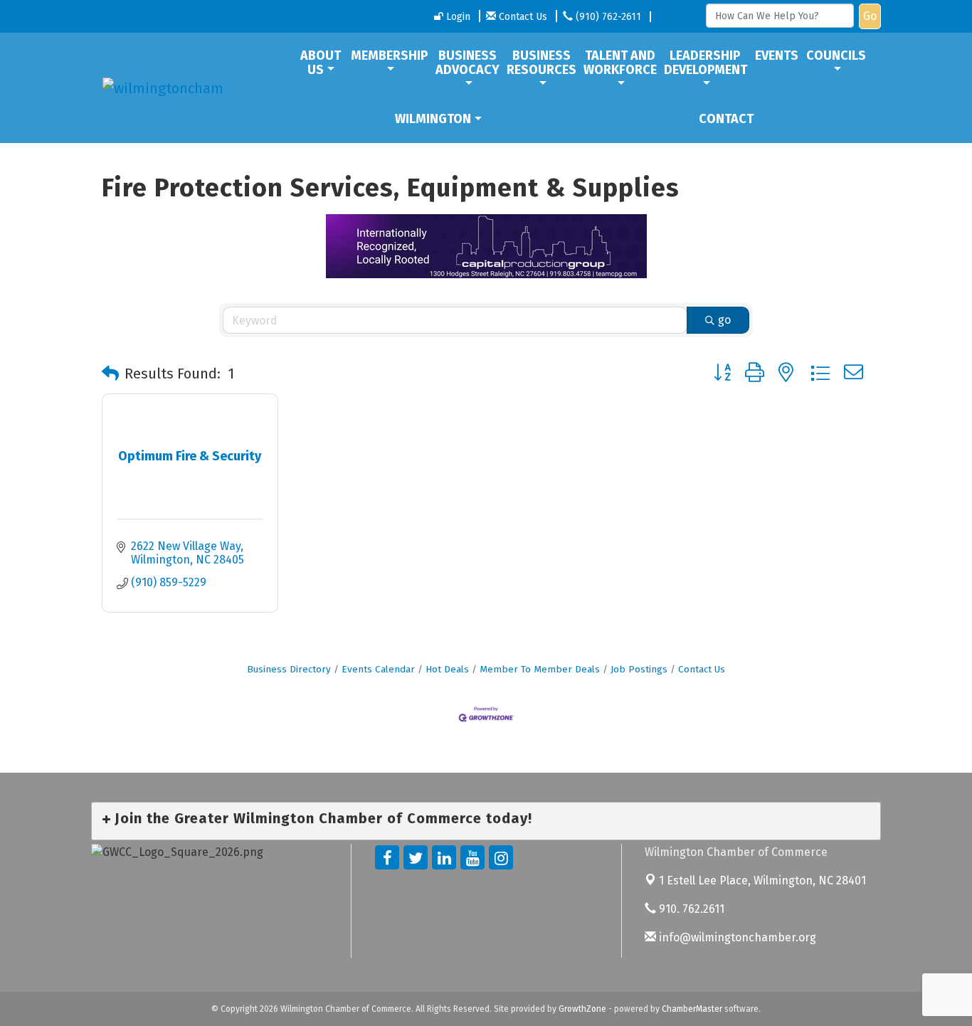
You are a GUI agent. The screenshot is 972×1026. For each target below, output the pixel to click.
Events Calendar (378, 669)
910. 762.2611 (690, 909)
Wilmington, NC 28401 (762, 880)
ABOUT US (320, 63)
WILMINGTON (433, 119)
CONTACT (726, 119)
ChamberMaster (692, 1009)
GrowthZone (582, 1009)
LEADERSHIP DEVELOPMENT (705, 63)
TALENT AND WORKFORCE (620, 63)
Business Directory (289, 669)
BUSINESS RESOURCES (541, 63)
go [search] (724, 320)
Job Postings (639, 669)
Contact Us (701, 669)
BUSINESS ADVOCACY (467, 63)
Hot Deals (447, 669)
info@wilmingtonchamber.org (736, 937)
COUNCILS (836, 55)
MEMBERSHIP (389, 55)
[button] (110, 373)
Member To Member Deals (540, 669)
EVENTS (776, 55)
